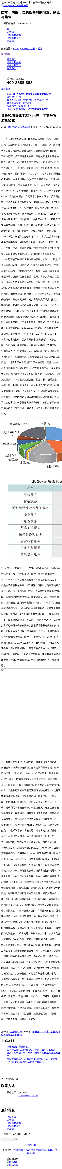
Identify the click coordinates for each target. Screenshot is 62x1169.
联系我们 (11, 40)
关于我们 (11, 31)
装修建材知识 (14, 34)
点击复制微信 (8, 1140)
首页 (9, 28)
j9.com (16, 48)
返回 (40, 48)
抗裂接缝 (50, 1150)
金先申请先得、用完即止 (19, 103)
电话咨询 (13, 1165)
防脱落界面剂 (38, 1150)
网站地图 (31, 1145)
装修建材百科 (14, 37)
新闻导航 (5, 54)
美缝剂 (17, 1150)
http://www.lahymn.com (19, 127)
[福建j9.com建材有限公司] (14, 5)
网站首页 (11, 1116)
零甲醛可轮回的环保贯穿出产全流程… (26, 1061)
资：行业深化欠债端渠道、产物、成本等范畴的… (32, 1049)
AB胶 (32, 1153)
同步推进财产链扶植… (18, 1046)
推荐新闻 (5, 88)
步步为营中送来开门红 (18, 106)
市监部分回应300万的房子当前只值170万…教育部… (33, 1058)
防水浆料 (25, 1150)
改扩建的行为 (14, 97)
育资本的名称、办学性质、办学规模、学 (27, 100)
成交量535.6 (16, 1031)
